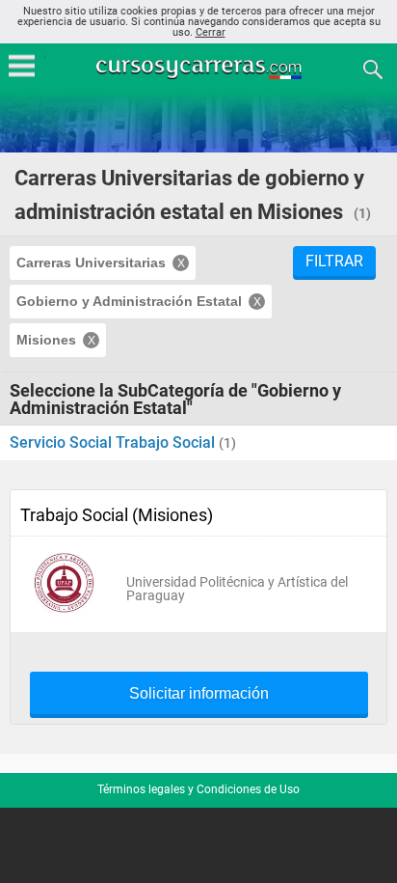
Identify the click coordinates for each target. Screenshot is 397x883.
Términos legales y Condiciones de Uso (198, 789)
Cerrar (210, 32)
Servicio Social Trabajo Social (114, 442)
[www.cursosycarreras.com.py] (200, 68)
